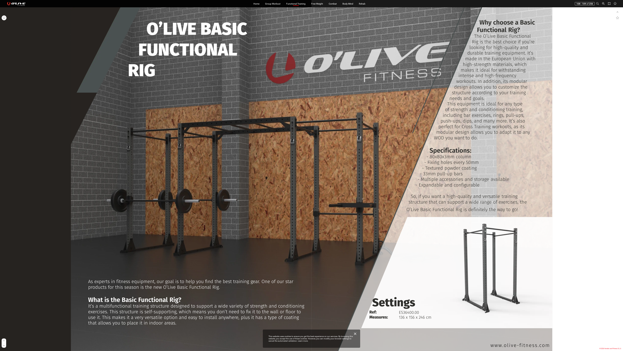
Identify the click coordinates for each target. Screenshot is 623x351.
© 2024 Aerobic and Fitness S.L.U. (610, 348)
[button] (597, 3)
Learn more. (303, 341)
